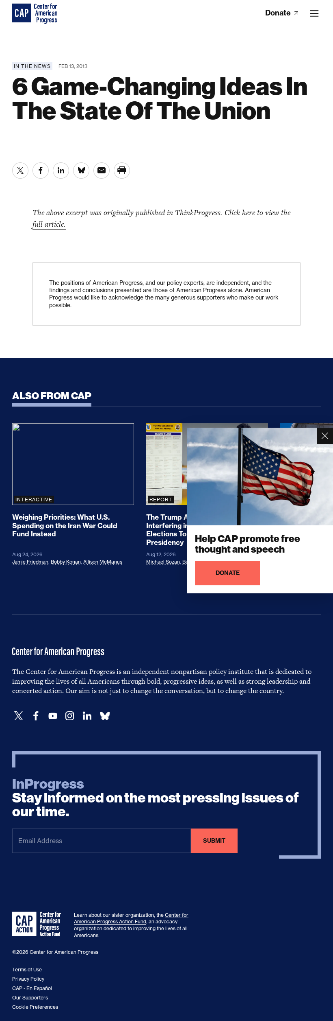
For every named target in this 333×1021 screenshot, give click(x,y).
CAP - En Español (32, 988)
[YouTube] (52, 716)
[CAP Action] (39, 924)
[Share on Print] (122, 170)
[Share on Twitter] (20, 170)
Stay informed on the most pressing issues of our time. (155, 798)
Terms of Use (27, 969)
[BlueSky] (104, 716)
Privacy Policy (28, 979)
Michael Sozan (163, 562)
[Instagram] (69, 716)
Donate (278, 12)
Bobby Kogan (66, 562)
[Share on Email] (101, 170)
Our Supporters (30, 998)
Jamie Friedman (30, 562)
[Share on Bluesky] (81, 170)
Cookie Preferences (35, 1007)
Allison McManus (102, 562)
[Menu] (314, 13)
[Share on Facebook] (40, 170)
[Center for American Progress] (22, 13)
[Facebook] (35, 716)
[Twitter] (18, 716)
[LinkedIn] (86, 716)
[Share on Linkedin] (61, 170)
